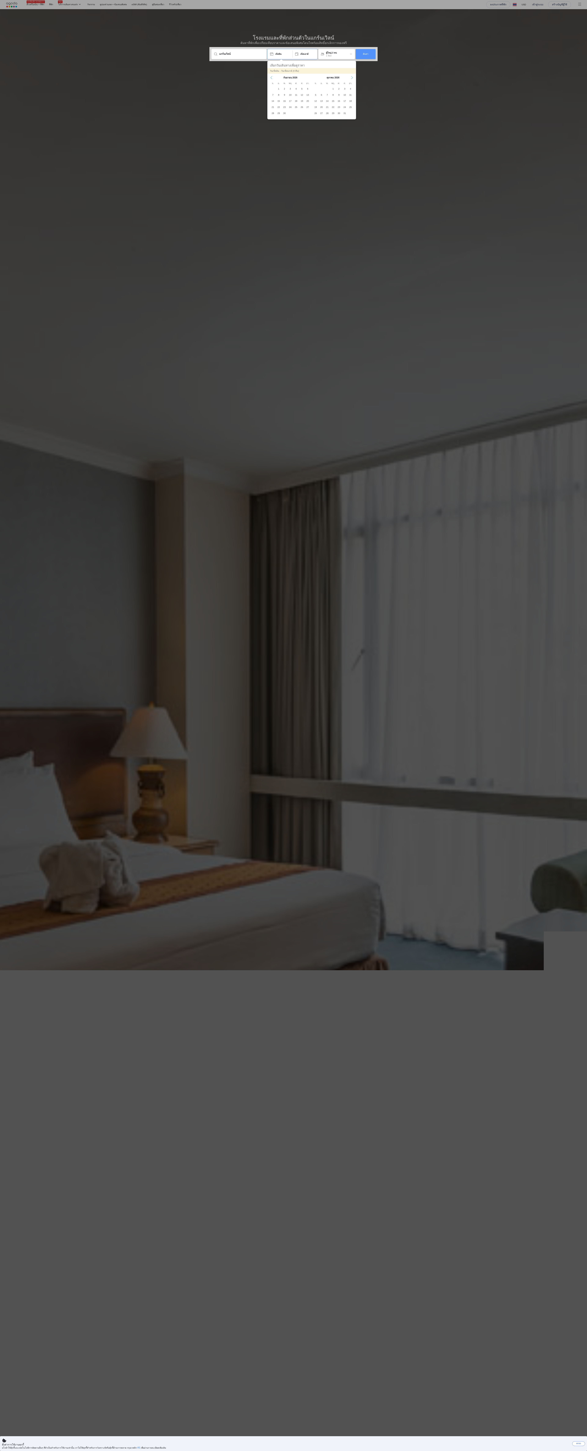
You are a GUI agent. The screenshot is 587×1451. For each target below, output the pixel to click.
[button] (271, 77)
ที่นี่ (138, 1448)
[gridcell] (279, 89)
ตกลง (578, 1443)
